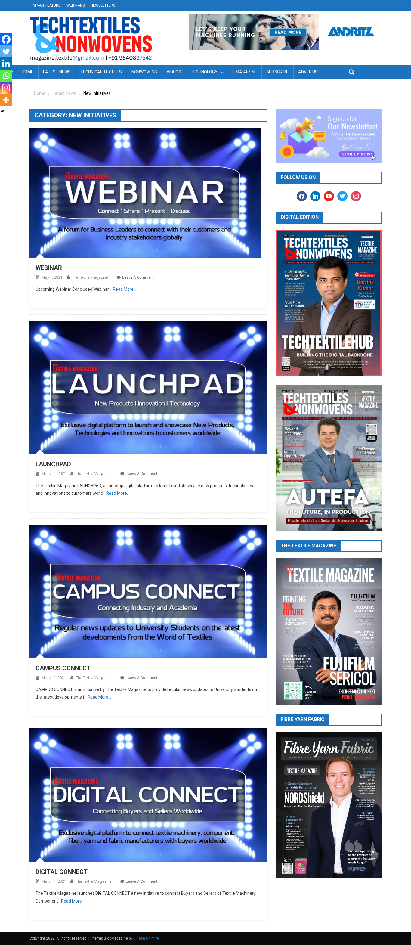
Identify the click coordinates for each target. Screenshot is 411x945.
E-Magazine (244, 72)
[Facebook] (6, 39)
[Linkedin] (6, 63)
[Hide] (2, 111)
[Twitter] (6, 51)
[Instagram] (6, 88)
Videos (174, 72)
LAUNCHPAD (53, 464)
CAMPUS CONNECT (63, 668)
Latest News (57, 72)
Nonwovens (144, 72)
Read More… (124, 289)
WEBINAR (49, 267)
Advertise (309, 72)
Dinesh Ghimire (146, 938)
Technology (204, 72)
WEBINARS (75, 5)
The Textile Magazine (90, 277)
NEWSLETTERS (103, 5)
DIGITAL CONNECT (62, 871)
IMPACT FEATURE (46, 5)
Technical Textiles (101, 72)
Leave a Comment (138, 277)
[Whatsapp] (6, 76)
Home (27, 72)
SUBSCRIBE (277, 72)
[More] (6, 100)
